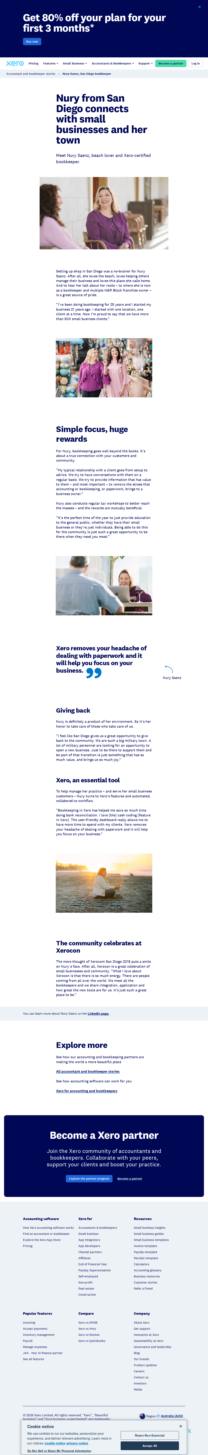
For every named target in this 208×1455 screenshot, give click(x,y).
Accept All (150, 1446)
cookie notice (54, 1443)
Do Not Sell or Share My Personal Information (59, 1451)
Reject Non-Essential (150, 1435)
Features (49, 63)
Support (144, 63)
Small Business (73, 63)
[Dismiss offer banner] (199, 6)
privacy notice (77, 1443)
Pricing (33, 63)
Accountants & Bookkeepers (111, 63)
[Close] (180, 1426)
